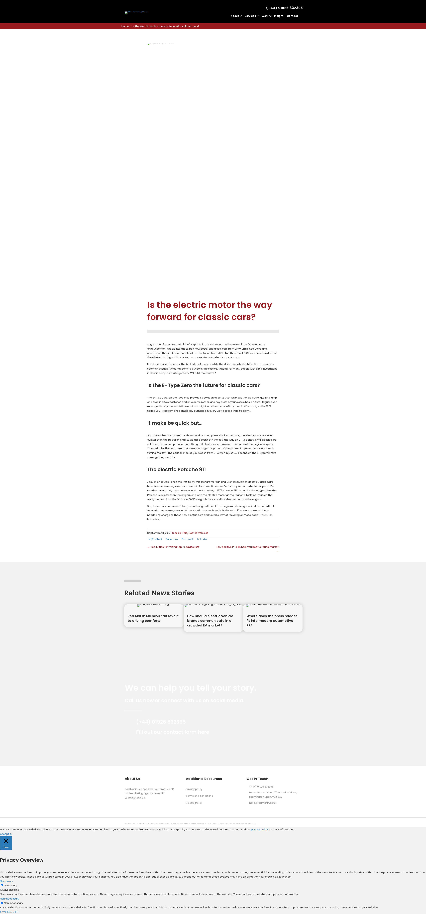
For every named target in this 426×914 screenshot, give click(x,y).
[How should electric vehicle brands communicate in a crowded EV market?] (213, 618)
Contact (292, 16)
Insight (278, 16)
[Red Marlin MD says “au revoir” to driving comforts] (154, 615)
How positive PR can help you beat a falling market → (247, 549)
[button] (241, 16)
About (235, 16)
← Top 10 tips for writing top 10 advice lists (173, 547)
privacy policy (259, 829)
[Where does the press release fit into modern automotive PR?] (273, 618)
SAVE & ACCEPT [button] (9, 911)
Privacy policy (194, 789)
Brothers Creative (245, 823)
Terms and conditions (199, 796)
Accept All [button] (6, 834)
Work (265, 16)
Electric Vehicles (198, 533)
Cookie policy (194, 802)
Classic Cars (179, 533)
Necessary (10, 885)
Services (250, 16)
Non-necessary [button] (9, 898)
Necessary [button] (6, 881)
